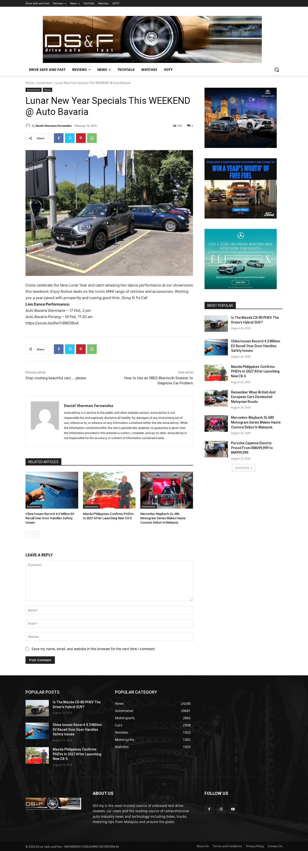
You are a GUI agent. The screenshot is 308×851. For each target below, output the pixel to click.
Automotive (44, 83)
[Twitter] (70, 138)
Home (30, 83)
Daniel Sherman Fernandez (53, 125)
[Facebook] (59, 138)
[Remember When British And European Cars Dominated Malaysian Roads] (216, 398)
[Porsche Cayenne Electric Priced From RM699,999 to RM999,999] (216, 449)
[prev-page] (29, 534)
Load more (242, 467)
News (47, 89)
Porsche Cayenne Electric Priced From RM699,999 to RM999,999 (252, 447)
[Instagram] (221, 809)
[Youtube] (232, 809)
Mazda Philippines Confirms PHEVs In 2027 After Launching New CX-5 (255, 371)
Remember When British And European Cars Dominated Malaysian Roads (253, 397)
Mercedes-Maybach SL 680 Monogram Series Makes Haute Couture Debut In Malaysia (163, 518)
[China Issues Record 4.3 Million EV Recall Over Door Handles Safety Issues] (52, 490)
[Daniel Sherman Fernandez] (29, 125)
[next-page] (36, 534)
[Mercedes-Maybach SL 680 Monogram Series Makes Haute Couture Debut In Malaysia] (166, 490)
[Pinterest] (81, 138)
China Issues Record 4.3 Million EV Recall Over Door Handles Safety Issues (50, 518)
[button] (276, 69)
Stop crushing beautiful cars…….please (56, 378)
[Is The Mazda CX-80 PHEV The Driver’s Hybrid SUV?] (216, 323)
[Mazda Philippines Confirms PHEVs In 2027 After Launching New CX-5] (109, 490)
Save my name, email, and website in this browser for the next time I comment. (93, 649)
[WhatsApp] (92, 138)
